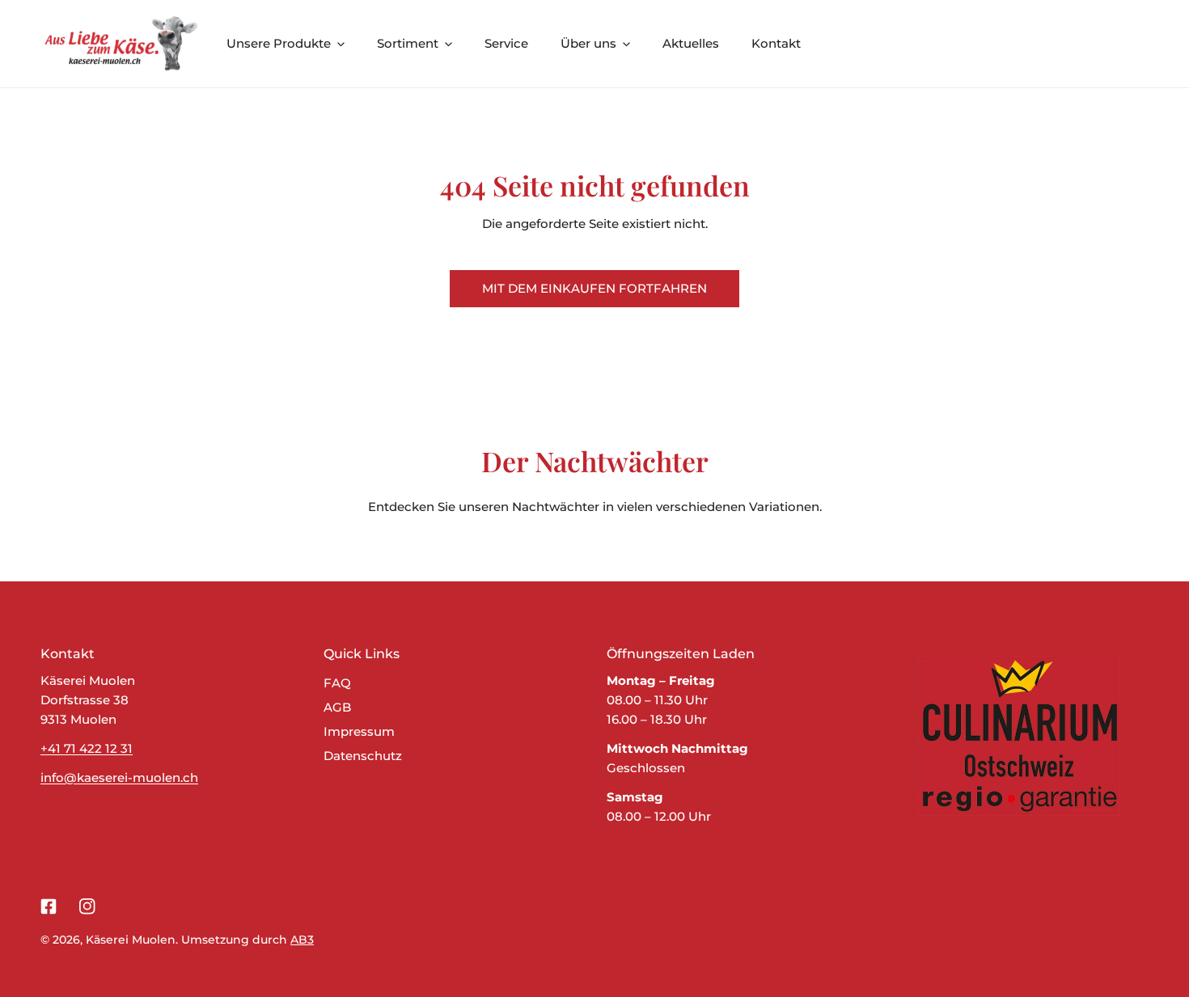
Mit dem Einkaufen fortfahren (594, 288)
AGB (337, 707)
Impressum (359, 731)
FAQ (337, 683)
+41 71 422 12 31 (86, 748)
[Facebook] (48, 906)
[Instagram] (87, 906)
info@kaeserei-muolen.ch (119, 777)
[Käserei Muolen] (121, 44)
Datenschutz (363, 755)
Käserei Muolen (131, 939)
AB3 (302, 939)
